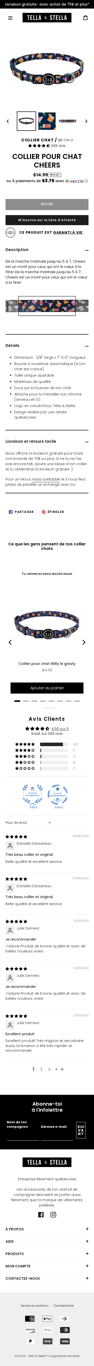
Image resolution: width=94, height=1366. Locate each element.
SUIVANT (81, 1130)
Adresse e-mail (54, 1126)
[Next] (83, 642)
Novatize (73, 1356)
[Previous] (11, 642)
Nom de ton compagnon (17, 1124)
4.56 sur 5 (60, 728)
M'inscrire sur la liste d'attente (47, 220)
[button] (39, 145)
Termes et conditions (35, 1306)
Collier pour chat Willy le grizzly (47, 663)
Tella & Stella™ (37, 1356)
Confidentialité (63, 1306)
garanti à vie (67, 232)
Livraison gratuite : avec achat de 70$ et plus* (47, 4)
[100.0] (33, 795)
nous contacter (46, 479)
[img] (16, 836)
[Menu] (10, 17)
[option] (47, 4)
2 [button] (41, 1069)
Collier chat (37, 140)
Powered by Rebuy (47, 708)
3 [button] (49, 1069)
